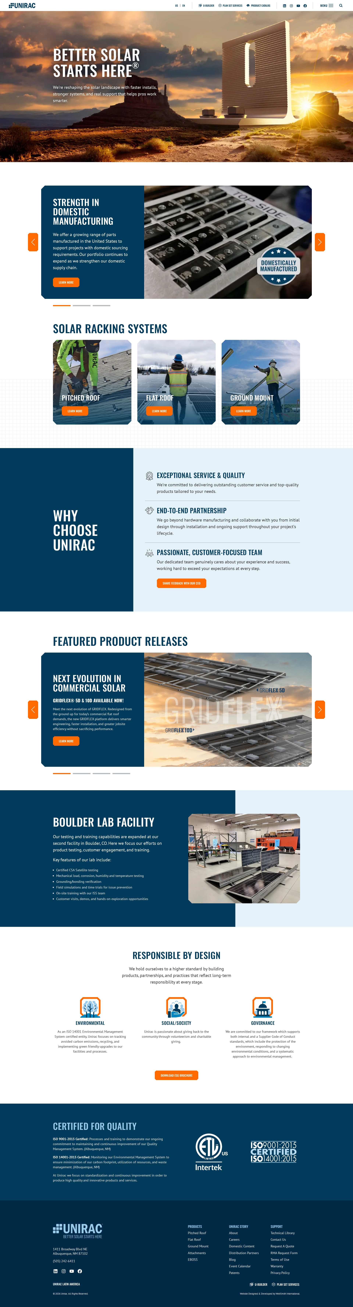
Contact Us (278, 1239)
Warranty (277, 1266)
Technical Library (283, 1233)
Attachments (197, 1253)
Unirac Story (238, 1226)
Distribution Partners (244, 1253)
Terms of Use (280, 1259)
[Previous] (33, 242)
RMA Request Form (284, 1253)
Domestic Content (241, 1246)
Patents (234, 1273)
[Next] (320, 242)
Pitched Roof (197, 1233)
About (233, 1233)
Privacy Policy (280, 1273)
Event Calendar (240, 1266)
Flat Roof (194, 1239)
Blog (232, 1259)
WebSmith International (287, 1293)
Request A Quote (282, 1246)
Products (195, 1226)
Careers (234, 1239)
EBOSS (193, 1259)
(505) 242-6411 (64, 1261)
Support (277, 1226)
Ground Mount (198, 1246)
